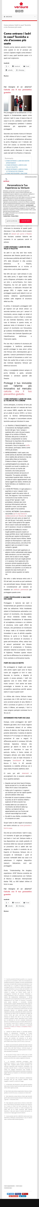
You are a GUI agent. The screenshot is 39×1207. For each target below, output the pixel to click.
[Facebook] (16, 11)
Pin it (25, 1194)
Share (18, 1194)
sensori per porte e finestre (21, 234)
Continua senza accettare (31, 176)
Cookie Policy (7, 216)
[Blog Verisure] (25, 5)
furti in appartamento (9, 1186)
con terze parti (29, 205)
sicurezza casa (8, 1188)
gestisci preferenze (12, 221)
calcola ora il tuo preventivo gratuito (18, 392)
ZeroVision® (17, 760)
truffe (28, 445)
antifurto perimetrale (21, 589)
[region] (19, 200)
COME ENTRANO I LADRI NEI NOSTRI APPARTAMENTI (17, 162)
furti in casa (19, 1186)
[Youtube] (22, 11)
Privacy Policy (14, 216)
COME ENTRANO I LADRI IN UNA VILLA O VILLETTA (16, 166)
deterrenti (25, 773)
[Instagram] (19, 11)
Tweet (11, 1194)
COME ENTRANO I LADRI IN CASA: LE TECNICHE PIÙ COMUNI (17, 170)
